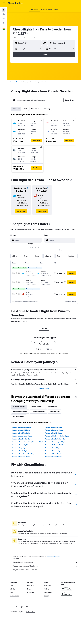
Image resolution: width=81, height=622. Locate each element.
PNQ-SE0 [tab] (39, 349)
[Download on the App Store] (66, 594)
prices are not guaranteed (53, 556)
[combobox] (38, 38)
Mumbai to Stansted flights (54, 430)
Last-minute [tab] (35, 109)
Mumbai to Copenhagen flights (55, 442)
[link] (21, 211)
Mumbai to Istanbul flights (53, 427)
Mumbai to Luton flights (53, 448)
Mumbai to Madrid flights (53, 451)
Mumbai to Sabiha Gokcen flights (56, 439)
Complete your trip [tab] (36, 407)
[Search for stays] (3, 14)
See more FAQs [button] (44, 388)
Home (12, 82)
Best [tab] (25, 109)
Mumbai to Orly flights (19, 448)
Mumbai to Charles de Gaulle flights (57, 436)
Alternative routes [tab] (19, 407)
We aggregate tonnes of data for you (25, 566)
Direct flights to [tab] (52, 407)
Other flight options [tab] (38, 411)
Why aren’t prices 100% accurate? (25, 570)
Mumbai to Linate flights (20, 451)
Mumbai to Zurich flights (20, 445)
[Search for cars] (3, 19)
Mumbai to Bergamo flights (21, 457)
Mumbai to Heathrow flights (21, 427)
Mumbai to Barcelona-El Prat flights (24, 454)
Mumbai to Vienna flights (53, 457)
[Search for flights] (3, 10)
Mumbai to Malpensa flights (54, 445)
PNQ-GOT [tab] (44, 328)
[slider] (60, 250)
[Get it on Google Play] (66, 588)
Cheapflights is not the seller (23, 562)
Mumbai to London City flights (22, 439)
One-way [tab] (47, 109)
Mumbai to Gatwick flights (21, 430)
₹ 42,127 (19, 33)
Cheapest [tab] (16, 109)
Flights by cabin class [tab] (20, 411)
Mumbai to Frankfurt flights (21, 433)
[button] (3, 3)
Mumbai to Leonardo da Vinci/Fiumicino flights (28, 442)
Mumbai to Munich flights (53, 433)
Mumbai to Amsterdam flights (22, 436)
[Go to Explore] (3, 23)
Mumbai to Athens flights (53, 454)
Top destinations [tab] (18, 416)
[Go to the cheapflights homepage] (15, 3)
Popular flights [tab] (54, 411)
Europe (18, 82)
